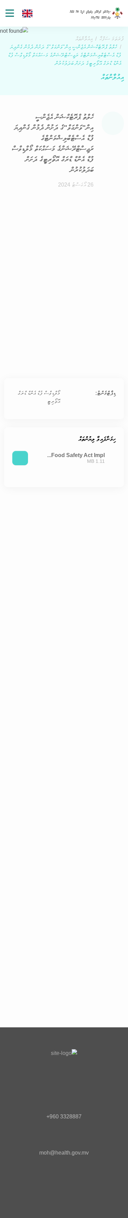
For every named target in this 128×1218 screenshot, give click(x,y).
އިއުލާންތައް (84, 39)
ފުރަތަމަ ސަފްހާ (111, 39)
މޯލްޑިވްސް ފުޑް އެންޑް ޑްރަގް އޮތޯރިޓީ (39, 397)
